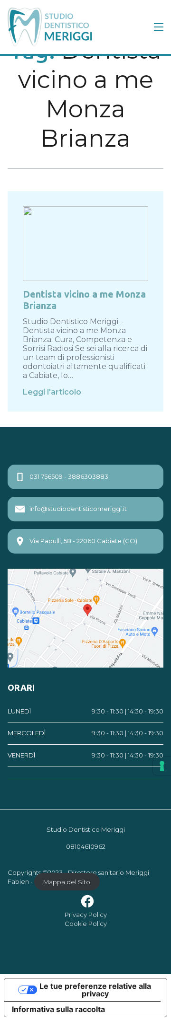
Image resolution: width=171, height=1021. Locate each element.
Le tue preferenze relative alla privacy (95, 989)
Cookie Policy (86, 923)
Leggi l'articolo (52, 391)
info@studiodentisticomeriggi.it (78, 508)
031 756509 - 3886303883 (68, 476)
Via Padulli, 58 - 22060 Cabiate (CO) (83, 541)
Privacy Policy (86, 914)
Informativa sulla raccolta (58, 1009)
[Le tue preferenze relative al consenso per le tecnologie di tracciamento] (162, 766)
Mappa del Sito (66, 881)
